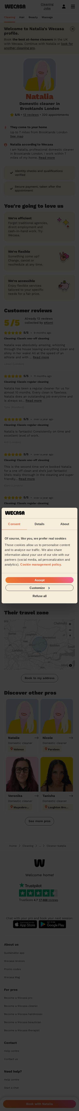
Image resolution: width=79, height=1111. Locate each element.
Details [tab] (40, 524)
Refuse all (40, 596)
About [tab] (64, 524)
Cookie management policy (40, 564)
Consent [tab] (14, 524)
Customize (37, 587)
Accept (40, 580)
